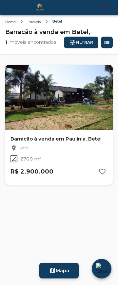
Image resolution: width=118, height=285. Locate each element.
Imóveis (34, 22)
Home (10, 22)
